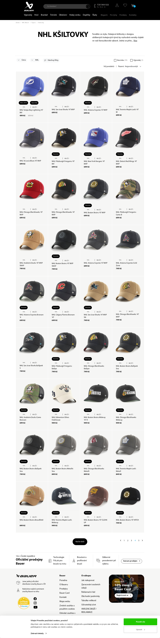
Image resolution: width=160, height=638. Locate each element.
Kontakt (63, 597)
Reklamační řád (88, 592)
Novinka (122, 60)
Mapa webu (65, 602)
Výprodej (138, 60)
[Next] (142, 540)
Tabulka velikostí (88, 601)
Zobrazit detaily (37, 633)
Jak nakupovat (87, 580)
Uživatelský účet (88, 605)
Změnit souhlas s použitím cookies (67, 607)
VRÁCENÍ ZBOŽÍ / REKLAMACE (89, 610)
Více (135, 41)
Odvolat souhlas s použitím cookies (67, 615)
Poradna (63, 580)
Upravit (139, 629)
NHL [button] (37, 60)
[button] (124, 5)
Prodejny (63, 589)
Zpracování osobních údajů (90, 586)
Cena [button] (23, 60)
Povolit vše (140, 622)
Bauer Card (64, 593)
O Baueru (64, 585)
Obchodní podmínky (90, 596)
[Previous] (120, 540)
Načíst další (80, 542)
